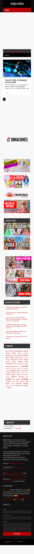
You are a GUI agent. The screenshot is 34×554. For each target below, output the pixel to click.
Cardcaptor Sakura (21, 351)
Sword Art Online (16, 51)
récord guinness (10, 385)
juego (8, 379)
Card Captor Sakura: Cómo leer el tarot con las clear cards (16, 332)
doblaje (13, 370)
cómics (18, 368)
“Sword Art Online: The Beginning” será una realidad (16, 81)
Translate (18, 428)
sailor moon (19, 385)
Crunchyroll (17, 355)
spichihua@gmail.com (16, 463)
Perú (26, 361)
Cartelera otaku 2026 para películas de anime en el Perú (17, 308)
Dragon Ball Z (19, 357)
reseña (25, 383)
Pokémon (9, 364)
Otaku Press (17, 4)
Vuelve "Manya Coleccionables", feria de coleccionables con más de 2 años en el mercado (16, 319)
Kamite (20, 359)
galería (13, 376)
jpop (27, 376)
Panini (20, 361)
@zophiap (6, 490)
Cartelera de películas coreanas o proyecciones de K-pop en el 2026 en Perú (16, 326)
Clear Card (11, 353)
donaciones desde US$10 (14, 473)
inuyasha (21, 376)
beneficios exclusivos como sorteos (14, 475)
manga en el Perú (12, 381)
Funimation (13, 359)
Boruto (11, 351)
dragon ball (20, 370)
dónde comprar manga (13, 374)
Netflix (14, 361)
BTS (7, 351)
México (26, 359)
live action (16, 379)
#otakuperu (21, 495)
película (19, 383)
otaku (12, 383)
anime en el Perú (11, 368)
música (22, 381)
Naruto (8, 361)
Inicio (6, 51)
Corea (19, 353)
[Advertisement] (17, 32)
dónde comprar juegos (22, 372)
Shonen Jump (18, 366)
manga (25, 379)
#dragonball (6, 497)
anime (25, 366)
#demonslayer (15, 497)
